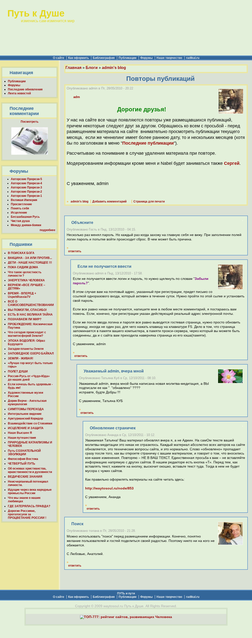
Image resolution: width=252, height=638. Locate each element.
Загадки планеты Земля (26, 349)
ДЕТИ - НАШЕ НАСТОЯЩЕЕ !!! (30, 262)
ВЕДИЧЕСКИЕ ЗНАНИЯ (25, 476)
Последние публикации (148, 143)
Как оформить (78, 58)
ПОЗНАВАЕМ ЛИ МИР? (24, 319)
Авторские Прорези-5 (26, 179)
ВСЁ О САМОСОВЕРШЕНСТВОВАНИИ (31, 303)
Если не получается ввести (104, 266)
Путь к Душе (35, 13)
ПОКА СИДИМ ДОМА (23, 267)
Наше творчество (169, 58)
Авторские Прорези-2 (26, 191)
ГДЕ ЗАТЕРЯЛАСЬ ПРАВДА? (29, 506)
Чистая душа (20, 221)
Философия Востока (23, 459)
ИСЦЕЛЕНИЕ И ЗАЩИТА (26, 428)
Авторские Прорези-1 (26, 196)
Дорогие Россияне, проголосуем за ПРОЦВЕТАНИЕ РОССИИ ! (27, 514)
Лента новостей (19, 93)
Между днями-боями (26, 225)
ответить (74, 251)
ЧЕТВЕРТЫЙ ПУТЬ (21, 463)
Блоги (92, 68)
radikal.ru (192, 58)
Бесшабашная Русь (25, 216)
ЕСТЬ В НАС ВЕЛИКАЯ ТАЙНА (30, 314)
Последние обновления (25, 89)
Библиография (104, 58)
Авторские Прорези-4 (26, 183)
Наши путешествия (22, 437)
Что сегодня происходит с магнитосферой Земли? (27, 334)
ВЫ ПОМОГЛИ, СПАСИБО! (27, 310)
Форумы (146, 58)
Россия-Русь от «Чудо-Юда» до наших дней (29, 377)
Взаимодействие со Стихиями (30, 423)
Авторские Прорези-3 (26, 187)
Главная (73, 68)
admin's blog (114, 68)
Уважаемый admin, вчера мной (114, 371)
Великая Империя (24, 200)
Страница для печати (149, 201)
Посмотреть (29, 121)
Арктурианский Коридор (25, 418)
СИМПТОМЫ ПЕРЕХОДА (26, 409)
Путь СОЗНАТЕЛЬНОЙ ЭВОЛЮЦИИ (24, 452)
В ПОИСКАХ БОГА (21, 253)
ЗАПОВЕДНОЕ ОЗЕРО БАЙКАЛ (31, 353)
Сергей (231, 163)
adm (76, 97)
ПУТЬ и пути (126, 593)
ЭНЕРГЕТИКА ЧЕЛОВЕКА (26, 280)
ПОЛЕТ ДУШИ (18, 371)
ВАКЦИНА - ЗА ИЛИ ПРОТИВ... (30, 258)
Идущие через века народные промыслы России (30, 491)
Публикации (127, 58)
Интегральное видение (25, 414)
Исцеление (19, 212)
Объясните (82, 222)
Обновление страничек (113, 428)
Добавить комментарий (109, 201)
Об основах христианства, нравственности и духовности (30, 470)
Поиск (77, 524)
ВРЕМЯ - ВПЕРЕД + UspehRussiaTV (22, 295)
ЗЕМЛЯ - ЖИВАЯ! (20, 358)
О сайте (58, 58)
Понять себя (20, 208)
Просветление (21, 204)
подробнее (47, 230)
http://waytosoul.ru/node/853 (109, 488)
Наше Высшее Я (20, 433)
